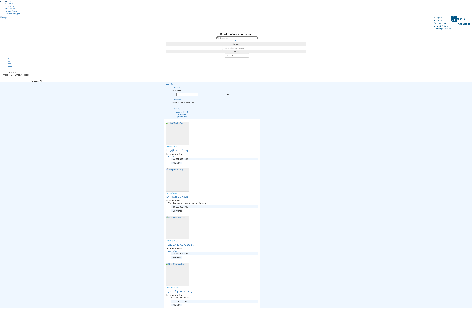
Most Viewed (181, 114)
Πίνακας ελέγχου (12, 13)
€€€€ (10, 66)
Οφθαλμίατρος (172, 240)
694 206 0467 (182, 253)
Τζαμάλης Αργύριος (179, 291)
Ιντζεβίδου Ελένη (177, 196)
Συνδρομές (9, 3)
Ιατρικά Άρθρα (11, 11)
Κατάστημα (10, 6)
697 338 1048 (182, 159)
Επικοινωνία (10, 8)
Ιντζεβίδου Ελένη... (178, 150)
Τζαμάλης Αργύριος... (180, 244)
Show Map (177, 163)
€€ (9, 61)
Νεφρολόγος (171, 146)
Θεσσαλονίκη (173, 251)
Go (236, 41)
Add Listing (4, 1)
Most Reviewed (182, 112)
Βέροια (171, 156)
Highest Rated (181, 117)
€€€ (9, 63)
